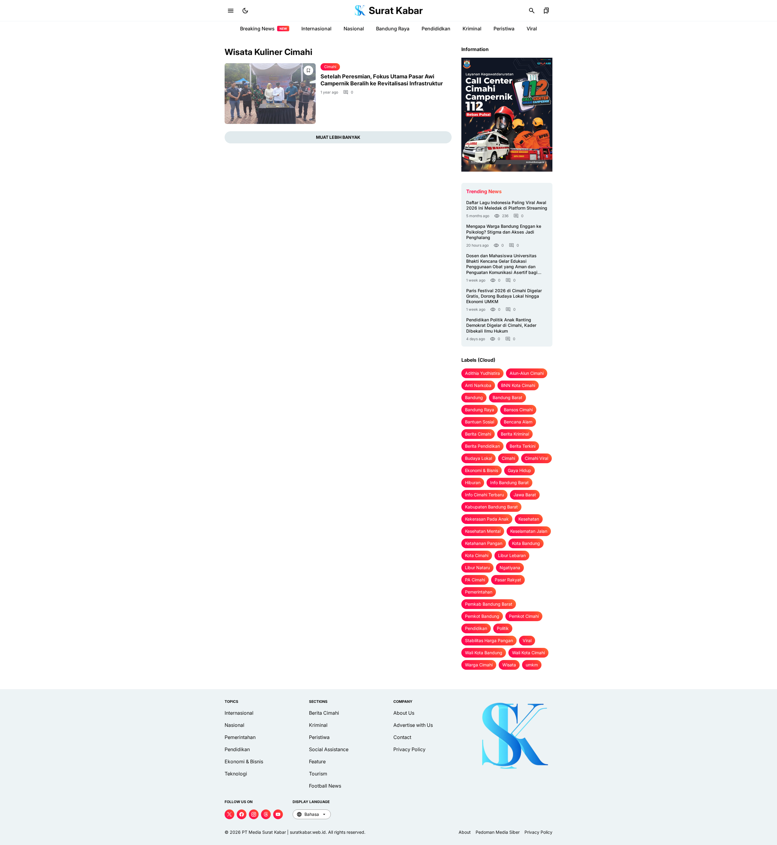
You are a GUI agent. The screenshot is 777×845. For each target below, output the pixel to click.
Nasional (354, 29)
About (465, 832)
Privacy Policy (409, 749)
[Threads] (266, 814)
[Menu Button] (231, 11)
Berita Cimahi (324, 713)
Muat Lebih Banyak (338, 137)
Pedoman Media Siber (498, 832)
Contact (402, 737)
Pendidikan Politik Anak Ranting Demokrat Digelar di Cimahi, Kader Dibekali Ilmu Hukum (501, 325)
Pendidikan (237, 749)
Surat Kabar (396, 10)
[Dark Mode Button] (245, 11)
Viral (532, 29)
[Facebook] (241, 814)
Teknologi (236, 774)
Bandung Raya (392, 29)
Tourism (318, 774)
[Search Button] (532, 11)
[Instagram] (254, 814)
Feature (317, 761)
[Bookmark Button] (546, 11)
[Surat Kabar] (360, 11)
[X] (229, 814)
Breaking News (263, 29)
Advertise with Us (413, 725)
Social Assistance (328, 749)
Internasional (316, 29)
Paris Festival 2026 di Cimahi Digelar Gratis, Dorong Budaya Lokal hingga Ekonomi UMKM (504, 296)
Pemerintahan (240, 737)
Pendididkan (436, 29)
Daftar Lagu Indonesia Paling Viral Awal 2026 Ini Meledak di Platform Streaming (506, 205)
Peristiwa (504, 29)
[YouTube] (278, 814)
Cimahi (330, 66)
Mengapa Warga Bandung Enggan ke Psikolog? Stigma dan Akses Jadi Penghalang (503, 232)
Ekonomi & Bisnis (244, 761)
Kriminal (472, 29)
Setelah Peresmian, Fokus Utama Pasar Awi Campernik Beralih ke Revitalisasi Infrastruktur (382, 80)
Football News (325, 786)
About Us (403, 713)
